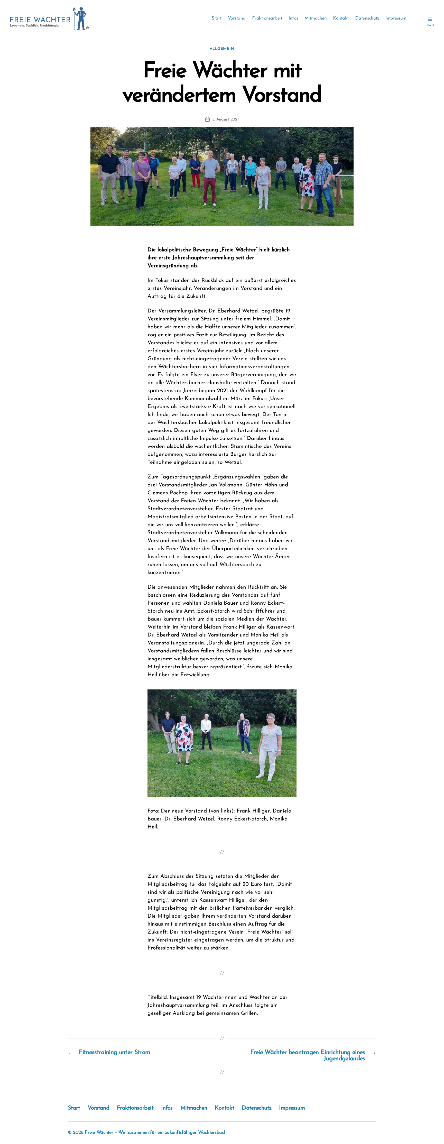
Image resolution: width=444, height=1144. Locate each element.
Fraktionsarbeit (267, 18)
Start (216, 18)
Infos (293, 18)
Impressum (395, 18)
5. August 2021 (225, 119)
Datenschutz (367, 18)
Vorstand (237, 18)
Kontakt (341, 18)
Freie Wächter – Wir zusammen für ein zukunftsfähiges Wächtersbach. (156, 1132)
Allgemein (222, 49)
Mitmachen (315, 18)
